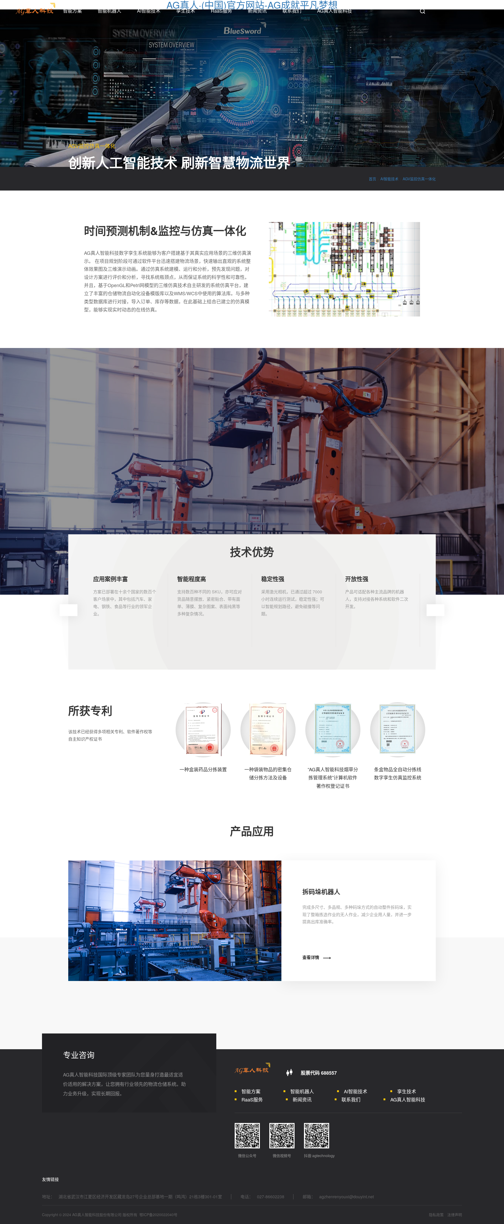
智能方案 (72, 10)
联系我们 (291, 10)
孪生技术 (185, 10)
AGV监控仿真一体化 (419, 178)
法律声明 (454, 1214)
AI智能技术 (148, 10)
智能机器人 (109, 10)
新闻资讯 (257, 10)
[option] (126, 610)
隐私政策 (436, 1214)
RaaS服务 (221, 10)
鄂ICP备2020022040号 (158, 1214)
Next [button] (435, 610)
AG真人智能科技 (334, 10)
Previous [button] (68, 610)
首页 (372, 178)
